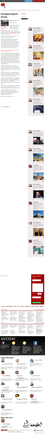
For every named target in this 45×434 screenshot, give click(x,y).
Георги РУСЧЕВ (36, 375)
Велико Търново (9, 306)
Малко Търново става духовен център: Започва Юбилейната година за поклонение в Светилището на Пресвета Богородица (38, 206)
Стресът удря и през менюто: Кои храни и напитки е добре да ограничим (37, 30)
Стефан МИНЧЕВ (7, 410)
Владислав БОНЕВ (7, 399)
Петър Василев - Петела (15, 32)
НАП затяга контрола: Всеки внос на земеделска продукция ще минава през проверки (38, 225)
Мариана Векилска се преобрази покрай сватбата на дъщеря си (22, 331)
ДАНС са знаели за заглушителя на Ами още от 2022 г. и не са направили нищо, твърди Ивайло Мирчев (39, 313)
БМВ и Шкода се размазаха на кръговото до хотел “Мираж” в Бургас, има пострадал (5, 313)
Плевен (15, 306)
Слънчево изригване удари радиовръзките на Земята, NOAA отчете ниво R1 (39, 332)
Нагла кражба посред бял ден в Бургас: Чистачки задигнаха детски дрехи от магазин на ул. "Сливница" (22, 313)
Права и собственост (11, 431)
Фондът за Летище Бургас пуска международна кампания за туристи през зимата (30, 319)
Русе (19, 306)
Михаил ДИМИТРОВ (22, 387)
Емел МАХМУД (6, 375)
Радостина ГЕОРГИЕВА (20, 376)
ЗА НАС (12, 430)
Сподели (23, 16)
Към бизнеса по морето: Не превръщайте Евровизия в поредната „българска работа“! (7, 413)
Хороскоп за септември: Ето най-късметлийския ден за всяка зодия (31, 332)
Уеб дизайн (35, 432)
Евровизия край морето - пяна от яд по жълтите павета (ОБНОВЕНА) (36, 403)
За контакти (18, 431)
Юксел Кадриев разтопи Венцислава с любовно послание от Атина (37, 65)
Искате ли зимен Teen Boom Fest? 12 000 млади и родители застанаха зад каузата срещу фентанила (38, 133)
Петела (5, 27)
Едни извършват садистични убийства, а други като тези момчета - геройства (13, 319)
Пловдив (41, 306)
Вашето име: (34, 278)
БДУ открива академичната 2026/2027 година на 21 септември (13, 332)
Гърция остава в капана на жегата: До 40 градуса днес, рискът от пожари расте (38, 151)
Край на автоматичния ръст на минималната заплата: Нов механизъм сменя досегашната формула (37, 84)
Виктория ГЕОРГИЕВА (35, 400)
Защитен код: (33, 294)
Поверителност (28, 430)
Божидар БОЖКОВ (22, 399)
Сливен (37, 306)
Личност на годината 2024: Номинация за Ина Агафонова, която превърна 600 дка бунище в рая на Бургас (21, 379)
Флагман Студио (22, 430)
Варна (22, 306)
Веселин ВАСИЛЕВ (7, 364)
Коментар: (34, 282)
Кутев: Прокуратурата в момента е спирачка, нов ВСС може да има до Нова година (5, 332)
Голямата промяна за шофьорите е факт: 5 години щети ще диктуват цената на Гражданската (38, 243)
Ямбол (33, 306)
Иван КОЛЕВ (38, 360)
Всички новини (40, 309)
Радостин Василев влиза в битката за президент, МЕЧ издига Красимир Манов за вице (38, 187)
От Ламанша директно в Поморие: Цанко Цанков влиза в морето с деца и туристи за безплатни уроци (37, 169)
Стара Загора (27, 306)
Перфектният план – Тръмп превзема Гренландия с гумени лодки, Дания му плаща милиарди (7, 368)
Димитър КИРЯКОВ (37, 387)
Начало (9, 430)
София (3, 306)
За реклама (16, 430)
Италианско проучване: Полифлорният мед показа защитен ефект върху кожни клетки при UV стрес (38, 48)
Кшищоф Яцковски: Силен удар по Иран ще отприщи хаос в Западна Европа (22, 403)
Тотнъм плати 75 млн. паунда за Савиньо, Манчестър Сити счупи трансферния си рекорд (37, 102)
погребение (3, 28)
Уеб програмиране (41, 432)
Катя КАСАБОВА (21, 364)
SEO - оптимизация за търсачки (39, 433)
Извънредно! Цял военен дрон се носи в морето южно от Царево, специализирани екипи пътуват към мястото (40, 327)
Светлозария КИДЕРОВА (5, 388)
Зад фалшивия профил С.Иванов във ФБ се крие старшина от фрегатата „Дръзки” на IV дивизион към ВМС (21, 368)
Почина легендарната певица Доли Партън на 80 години (13, 326)
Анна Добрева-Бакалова (6, 424)
